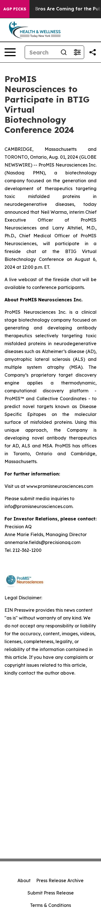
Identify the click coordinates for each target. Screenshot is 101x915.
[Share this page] (93, 52)
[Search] (63, 52)
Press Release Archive (60, 880)
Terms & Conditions (50, 905)
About (24, 880)
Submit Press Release (50, 893)
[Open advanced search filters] (77, 52)
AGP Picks (14, 9)
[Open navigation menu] (10, 52)
